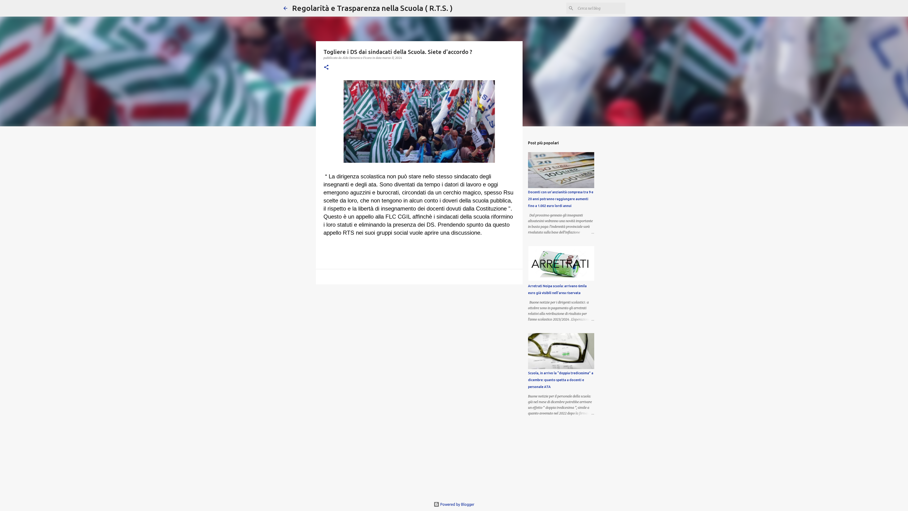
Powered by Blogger (456, 504)
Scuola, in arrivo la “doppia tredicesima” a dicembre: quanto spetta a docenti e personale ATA (560, 380)
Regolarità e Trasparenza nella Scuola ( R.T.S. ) (372, 8)
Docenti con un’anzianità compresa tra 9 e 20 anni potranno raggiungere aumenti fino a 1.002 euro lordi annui (560, 199)
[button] (326, 67)
